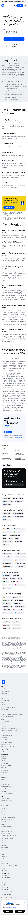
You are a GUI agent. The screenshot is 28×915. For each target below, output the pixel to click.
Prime (3, 810)
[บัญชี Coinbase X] (1, 898)
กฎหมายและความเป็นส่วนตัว (8, 707)
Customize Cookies (11, 907)
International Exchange (8, 817)
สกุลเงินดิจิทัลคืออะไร (6, 742)
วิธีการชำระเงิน (5, 768)
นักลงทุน (3, 702)
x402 (2, 840)
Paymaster (4, 845)
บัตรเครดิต (4, 789)
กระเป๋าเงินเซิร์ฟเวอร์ (6, 831)
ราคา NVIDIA (4, 887)
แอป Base (4, 782)
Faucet (3, 861)
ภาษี (2, 751)
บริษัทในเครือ (4, 693)
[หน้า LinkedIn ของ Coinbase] (6, 898)
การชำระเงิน (4, 803)
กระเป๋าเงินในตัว (5, 833)
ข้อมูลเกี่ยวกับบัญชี (6, 765)
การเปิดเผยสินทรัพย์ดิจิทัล (7, 716)
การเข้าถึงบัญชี (5, 770)
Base (2, 829)
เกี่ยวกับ (3, 689)
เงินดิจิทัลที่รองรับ (5, 772)
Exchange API (5, 863)
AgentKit (4, 856)
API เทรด (3, 843)
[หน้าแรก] (2, 5)
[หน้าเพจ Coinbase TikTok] (15, 898)
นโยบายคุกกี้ (4, 709)
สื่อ (2, 698)
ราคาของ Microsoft (6, 892)
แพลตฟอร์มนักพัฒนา (6, 826)
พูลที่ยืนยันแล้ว (5, 821)
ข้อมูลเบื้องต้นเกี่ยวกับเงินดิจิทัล (9, 730)
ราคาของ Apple (5, 889)
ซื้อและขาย (4, 779)
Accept (20, 911)
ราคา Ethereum (5, 877)
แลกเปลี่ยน (4, 815)
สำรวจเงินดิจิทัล (5, 721)
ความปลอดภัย (5, 700)
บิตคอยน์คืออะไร (5, 740)
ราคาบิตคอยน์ (5, 875)
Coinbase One (5, 784)
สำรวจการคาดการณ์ (6, 793)
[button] (25, 5)
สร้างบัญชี (4, 761)
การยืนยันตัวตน (5, 763)
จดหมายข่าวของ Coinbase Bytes (10, 728)
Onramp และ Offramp (7, 838)
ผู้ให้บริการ (4, 705)
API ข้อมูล (4, 849)
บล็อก (2, 696)
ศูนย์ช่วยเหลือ (4, 756)
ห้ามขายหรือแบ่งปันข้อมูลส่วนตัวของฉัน (11, 714)
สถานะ (3, 774)
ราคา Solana (4, 880)
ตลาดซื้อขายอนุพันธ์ (6, 819)
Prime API (4, 868)
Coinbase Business (6, 800)
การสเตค (3, 812)
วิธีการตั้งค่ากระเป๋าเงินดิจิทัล (8, 747)
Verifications (5, 852)
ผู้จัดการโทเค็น (5, 805)
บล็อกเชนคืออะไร (5, 744)
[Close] (24, 903)
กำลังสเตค (4, 859)
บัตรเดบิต (3, 791)
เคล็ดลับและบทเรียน (6, 733)
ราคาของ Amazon (6, 894)
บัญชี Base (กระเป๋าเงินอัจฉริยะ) (9, 836)
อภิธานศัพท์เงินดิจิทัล (6, 735)
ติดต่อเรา (3, 758)
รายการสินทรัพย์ (5, 798)
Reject (8, 911)
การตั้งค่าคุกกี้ (4, 712)
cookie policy (10, 902)
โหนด (2, 854)
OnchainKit (4, 847)
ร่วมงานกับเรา (5, 691)
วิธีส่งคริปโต (4, 749)
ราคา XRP (4, 882)
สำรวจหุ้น (3, 723)
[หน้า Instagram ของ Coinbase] (10, 898)
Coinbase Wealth (6, 786)
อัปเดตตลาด (4, 737)
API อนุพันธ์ (4, 870)
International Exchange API (9, 866)
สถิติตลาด (3, 726)
